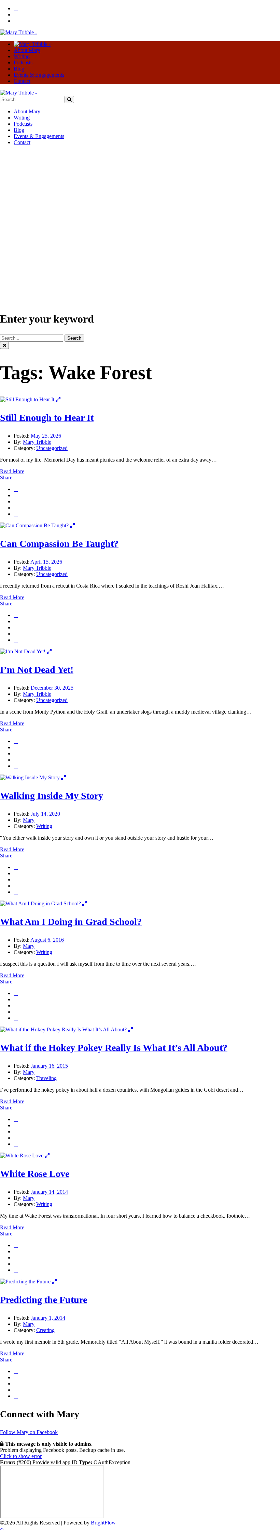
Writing (44, 826)
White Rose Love (34, 1173)
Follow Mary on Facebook (29, 1432)
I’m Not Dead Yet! (36, 669)
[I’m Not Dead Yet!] (23, 651)
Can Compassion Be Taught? (59, 543)
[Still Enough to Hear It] (28, 399)
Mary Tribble (37, 442)
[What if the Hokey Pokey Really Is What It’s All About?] (64, 1029)
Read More (12, 471)
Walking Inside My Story (51, 795)
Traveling (46, 1078)
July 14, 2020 (45, 814)
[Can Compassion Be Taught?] (35, 525)
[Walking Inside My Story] (30, 777)
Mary (28, 820)
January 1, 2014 (48, 1318)
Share (6, 477)
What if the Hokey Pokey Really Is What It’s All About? (113, 1047)
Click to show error (21, 1456)
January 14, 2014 (49, 1192)
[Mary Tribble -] (18, 32)
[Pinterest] (16, 514)
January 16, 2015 (49, 1066)
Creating (45, 1330)
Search (74, 338)
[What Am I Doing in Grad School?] (41, 903)
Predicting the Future (43, 1299)
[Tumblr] (16, 508)
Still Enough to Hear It (47, 417)
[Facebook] (16, 489)
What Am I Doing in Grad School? (71, 921)
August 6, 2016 (47, 940)
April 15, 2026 (46, 562)
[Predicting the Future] (26, 1281)
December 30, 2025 (52, 688)
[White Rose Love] (22, 1155)
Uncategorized (52, 448)
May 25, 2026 (46, 436)
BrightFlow (103, 1522)
